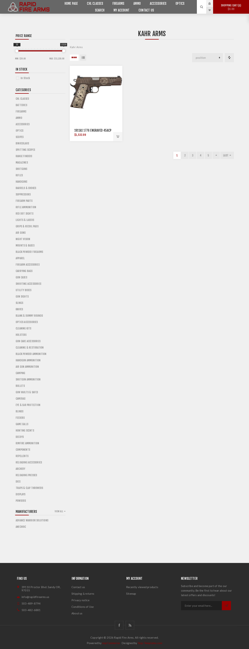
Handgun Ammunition (28, 360)
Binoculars (22, 143)
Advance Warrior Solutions (32, 520)
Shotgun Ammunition (28, 379)
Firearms (118, 3)
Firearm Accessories (28, 264)
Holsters (21, 335)
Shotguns (21, 169)
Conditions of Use (82, 606)
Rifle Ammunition (26, 207)
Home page (71, 3)
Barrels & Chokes (26, 188)
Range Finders (24, 156)
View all (59, 511)
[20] (16, 50)
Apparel (20, 258)
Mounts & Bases (25, 245)
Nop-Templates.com (150, 643)
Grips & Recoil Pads (27, 226)
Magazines (22, 162)
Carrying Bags (24, 271)
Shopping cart (230, 7)
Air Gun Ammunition (27, 366)
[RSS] (130, 625)
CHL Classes (95, 3)
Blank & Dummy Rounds (29, 315)
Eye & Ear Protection (28, 405)
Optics (180, 3)
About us (77, 613)
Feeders (20, 417)
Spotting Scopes (25, 149)
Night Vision (23, 239)
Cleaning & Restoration (30, 347)
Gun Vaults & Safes (27, 392)
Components (23, 449)
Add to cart (117, 136)
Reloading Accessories (29, 462)
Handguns (21, 181)
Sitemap (131, 593)
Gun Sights (22, 296)
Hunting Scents (25, 430)
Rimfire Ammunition (27, 443)
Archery (20, 469)
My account (121, 10)
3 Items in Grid (74, 58)
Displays (21, 494)
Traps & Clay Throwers (29, 488)
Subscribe (226, 605)
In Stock (25, 78)
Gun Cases (21, 277)
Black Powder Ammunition (31, 354)
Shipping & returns (82, 593)
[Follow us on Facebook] (119, 625)
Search (99, 10)
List (83, 58)
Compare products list (229, 57)
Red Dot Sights (24, 213)
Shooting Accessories (28, 283)
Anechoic (21, 526)
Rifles (19, 175)
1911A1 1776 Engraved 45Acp (92, 130)
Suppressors (23, 194)
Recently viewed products (142, 587)
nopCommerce (111, 643)
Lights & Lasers (25, 220)
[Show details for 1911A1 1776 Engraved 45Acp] (96, 92)
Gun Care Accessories (28, 341)
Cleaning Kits (23, 328)
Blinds (19, 411)
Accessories (158, 3)
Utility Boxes (24, 290)
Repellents (22, 456)
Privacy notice (80, 600)
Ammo (137, 3)
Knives (19, 309)
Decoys (20, 437)
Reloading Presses (26, 475)
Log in (212, 3)
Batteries (21, 105)
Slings (19, 303)
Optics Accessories (27, 322)
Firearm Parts (24, 201)
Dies (18, 481)
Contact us (146, 10)
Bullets (20, 386)
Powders (21, 500)
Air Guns (21, 232)
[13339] (63, 50)
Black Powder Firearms (29, 252)
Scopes (20, 137)
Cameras (20, 398)
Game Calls (22, 424)
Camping (20, 373)
